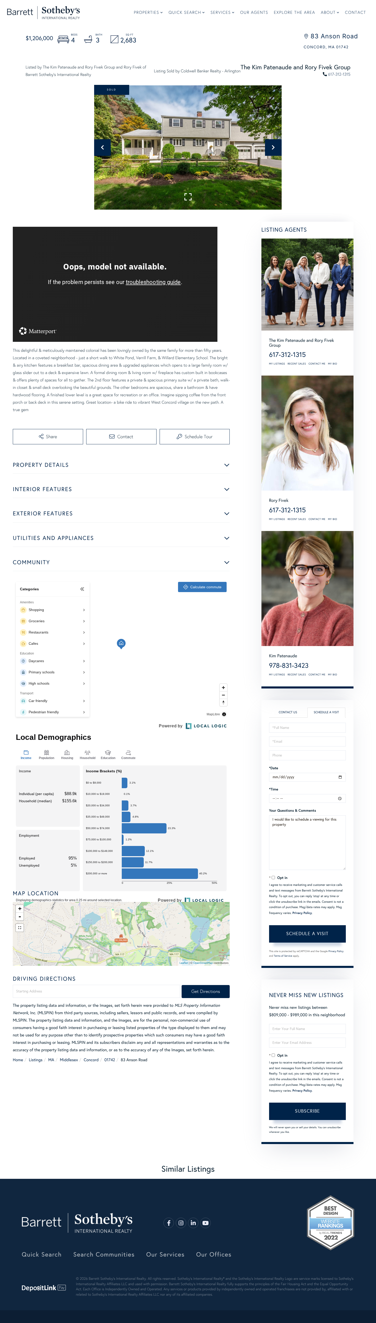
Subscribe (307, 1111)
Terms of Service (283, 955)
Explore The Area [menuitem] (294, 12)
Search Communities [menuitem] (104, 1254)
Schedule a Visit (326, 712)
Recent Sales (297, 363)
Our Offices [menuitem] (214, 1254)
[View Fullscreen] (20, 928)
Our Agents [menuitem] (254, 12)
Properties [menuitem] (146, 12)
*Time (273, 789)
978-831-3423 (289, 666)
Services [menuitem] (221, 12)
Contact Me (316, 363)
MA (51, 1060)
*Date (273, 767)
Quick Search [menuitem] (185, 12)
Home (18, 1060)
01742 (109, 1060)
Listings (35, 1060)
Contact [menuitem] (355, 12)
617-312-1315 (339, 74)
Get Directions (205, 991)
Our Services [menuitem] (165, 1254)
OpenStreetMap (203, 963)
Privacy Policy (302, 913)
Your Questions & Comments (292, 810)
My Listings (277, 363)
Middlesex (69, 1060)
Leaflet (184, 963)
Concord (91, 1060)
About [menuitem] (328, 12)
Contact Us (288, 712)
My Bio (332, 363)
